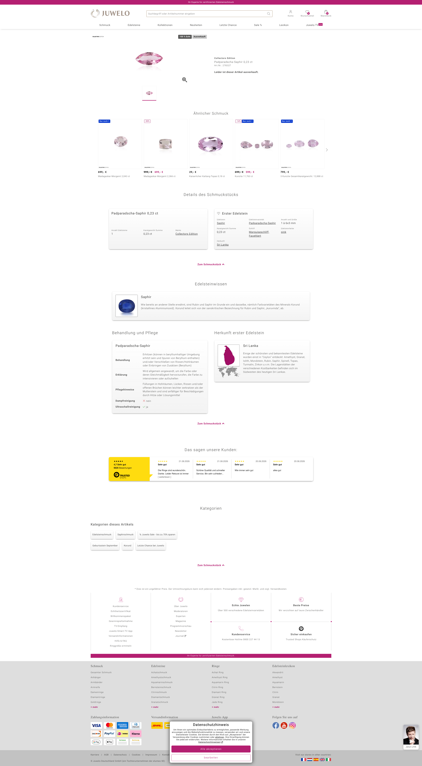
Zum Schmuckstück (209, 264)
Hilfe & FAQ (121, 641)
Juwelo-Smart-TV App (121, 631)
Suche (269, 14)
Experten (181, 616)
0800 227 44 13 (251, 639)
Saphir (221, 223)
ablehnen (219, 737)
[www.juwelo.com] (322, 759)
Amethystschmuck (161, 677)
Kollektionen (165, 25)
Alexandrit (277, 672)
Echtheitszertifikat (121, 611)
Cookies (136, 754)
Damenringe (97, 692)
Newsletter (181, 631)
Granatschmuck (159, 702)
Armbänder (97, 682)
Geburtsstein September (105, 545)
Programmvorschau (180, 626)
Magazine (181, 621)
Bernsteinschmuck (161, 687)
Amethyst (277, 677)
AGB (106, 754)
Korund (127, 545)
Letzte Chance (228, 25)
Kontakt (166, 754)
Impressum (151, 754)
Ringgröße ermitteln (120, 646)
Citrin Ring (217, 687)
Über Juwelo (180, 606)
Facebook (275, 725)
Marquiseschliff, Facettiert (259, 234)
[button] (290, 14)
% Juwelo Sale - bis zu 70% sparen (157, 534)
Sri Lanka (223, 245)
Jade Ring (217, 702)
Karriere (95, 754)
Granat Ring (218, 697)
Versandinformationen (121, 636)
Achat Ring (218, 672)
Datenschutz (120, 754)
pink (283, 232)
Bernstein (277, 687)
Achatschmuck (159, 672)
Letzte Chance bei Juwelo (150, 545)
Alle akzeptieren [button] (211, 749)
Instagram (292, 725)
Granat (276, 697)
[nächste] (326, 149)
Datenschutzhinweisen (209, 742)
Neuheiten (196, 25)
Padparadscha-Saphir (262, 223)
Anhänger (96, 677)
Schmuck (104, 25)
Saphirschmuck (126, 534)
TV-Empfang (120, 626)
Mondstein (278, 702)
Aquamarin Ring (220, 682)
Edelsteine (134, 25)
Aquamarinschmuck (162, 682)
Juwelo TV (314, 25)
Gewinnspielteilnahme (121, 621)
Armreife (95, 687)
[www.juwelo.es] (316, 759)
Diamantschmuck (160, 697)
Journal (179, 636)
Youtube (284, 725)
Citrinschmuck (159, 692)
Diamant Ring (219, 692)
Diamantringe (98, 697)
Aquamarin (278, 682)
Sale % (258, 25)
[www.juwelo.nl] (309, 759)
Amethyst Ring (219, 677)
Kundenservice (121, 606)
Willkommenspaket (120, 616)
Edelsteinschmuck (101, 534)
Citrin (275, 692)
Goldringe (96, 702)
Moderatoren (181, 611)
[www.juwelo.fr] (303, 759)
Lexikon (284, 25)
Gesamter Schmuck (101, 672)
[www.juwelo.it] (328, 759)
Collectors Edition (187, 234)
